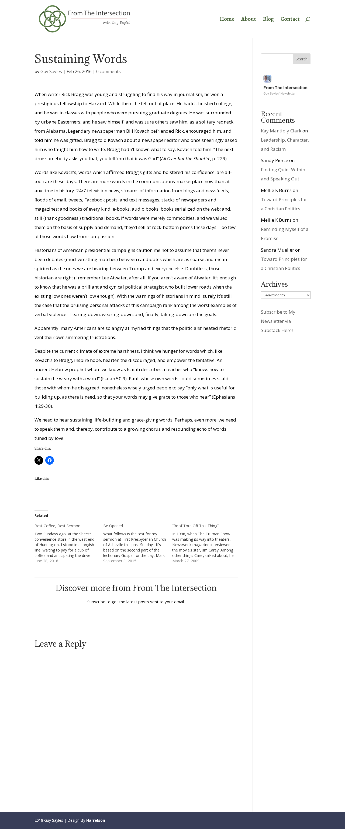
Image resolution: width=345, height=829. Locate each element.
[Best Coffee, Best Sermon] (68, 543)
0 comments (108, 71)
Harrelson (95, 820)
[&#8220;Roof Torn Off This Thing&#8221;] (206, 543)
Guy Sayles (51, 71)
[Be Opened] (137, 543)
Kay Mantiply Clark (281, 131)
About (248, 20)
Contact (290, 20)
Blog (268, 20)
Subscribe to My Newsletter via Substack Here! (278, 321)
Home (227, 20)
